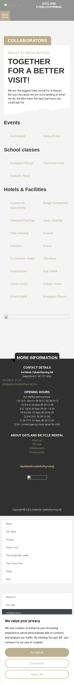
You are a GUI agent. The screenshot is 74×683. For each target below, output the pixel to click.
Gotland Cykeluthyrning (49, 5)
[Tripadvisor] (37, 460)
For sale (37, 444)
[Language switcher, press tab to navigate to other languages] (12, 5)
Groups (10, 539)
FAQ (8, 579)
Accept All (37, 652)
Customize (37, 663)
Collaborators (37, 448)
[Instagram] (30, 460)
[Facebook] (43, 460)
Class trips (12, 547)
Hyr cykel (11, 531)
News (9, 523)
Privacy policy (37, 452)
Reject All (37, 674)
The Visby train (14, 563)
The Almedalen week (17, 555)
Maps (9, 571)
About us (37, 440)
